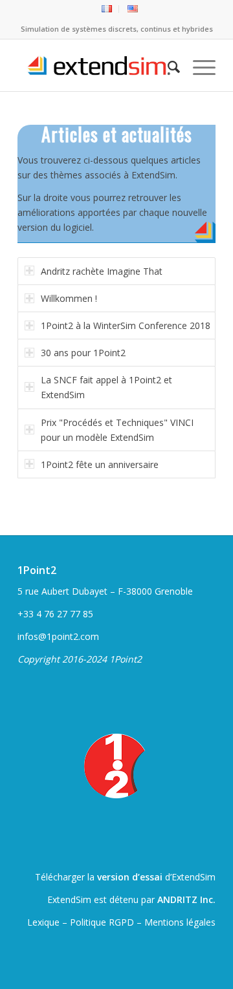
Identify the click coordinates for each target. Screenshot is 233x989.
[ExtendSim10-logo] (96, 65)
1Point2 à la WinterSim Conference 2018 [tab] (125, 325)
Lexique (43, 922)
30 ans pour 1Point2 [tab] (83, 352)
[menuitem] (107, 9)
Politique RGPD (102, 922)
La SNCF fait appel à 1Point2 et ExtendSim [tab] (106, 387)
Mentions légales (180, 922)
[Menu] (198, 65)
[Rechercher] (167, 65)
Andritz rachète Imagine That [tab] (101, 271)
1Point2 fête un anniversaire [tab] (100, 464)
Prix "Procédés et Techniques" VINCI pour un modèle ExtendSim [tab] (117, 429)
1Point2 (36, 570)
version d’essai (129, 877)
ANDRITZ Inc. (186, 899)
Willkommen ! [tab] (69, 298)
